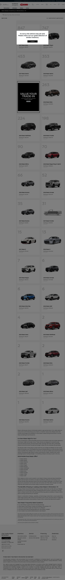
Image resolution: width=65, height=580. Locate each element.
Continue (32, 41)
